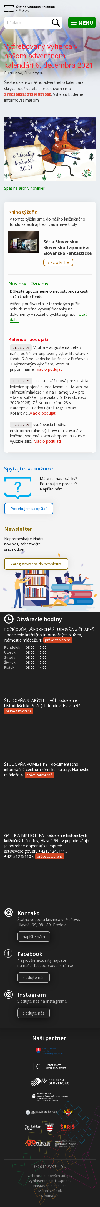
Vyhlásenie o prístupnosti (50, 1180)
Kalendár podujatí (28, 339)
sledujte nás (33, 977)
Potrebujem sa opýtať (29, 508)
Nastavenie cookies (50, 1185)
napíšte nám (34, 936)
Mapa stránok (50, 1190)
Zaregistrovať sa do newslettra (36, 563)
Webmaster (50, 1195)
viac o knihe (58, 262)
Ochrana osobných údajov (50, 1175)
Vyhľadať (56, 23)
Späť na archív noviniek (24, 188)
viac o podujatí (49, 369)
